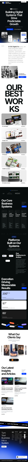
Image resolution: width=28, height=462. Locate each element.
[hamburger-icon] (19, 3)
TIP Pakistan (4, 154)
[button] (14, 237)
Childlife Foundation (6, 168)
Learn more (3, 394)
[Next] (17, 360)
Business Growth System (5, 215)
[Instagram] (24, 436)
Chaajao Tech (5, 140)
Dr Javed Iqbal (5, 126)
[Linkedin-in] (24, 437)
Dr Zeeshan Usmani (6, 182)
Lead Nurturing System (11, 215)
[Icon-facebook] (24, 435)
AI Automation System (18, 215)
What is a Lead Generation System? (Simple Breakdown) (21, 389)
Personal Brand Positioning (24, 215)
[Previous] (10, 360)
